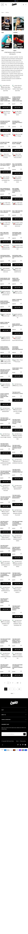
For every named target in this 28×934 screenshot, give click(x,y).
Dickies (15, 73)
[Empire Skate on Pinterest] (23, 745)
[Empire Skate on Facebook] (18, 745)
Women (18, 25)
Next (12, 693)
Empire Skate (11, 741)
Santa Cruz (20, 73)
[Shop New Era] (2, 360)
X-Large (7, 75)
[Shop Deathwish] (14, 223)
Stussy (2, 75)
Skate (18, 43)
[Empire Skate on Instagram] (20, 745)
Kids (6, 43)
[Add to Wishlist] (9, 103)
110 (17, 682)
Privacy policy (23, 741)
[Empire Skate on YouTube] (25, 745)
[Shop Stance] (14, 360)
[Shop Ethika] (2, 86)
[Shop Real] (2, 155)
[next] (9, 88)
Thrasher (11, 73)
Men (6, 25)
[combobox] (16, 1)
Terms (17, 741)
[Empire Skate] (14, 5)
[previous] (1, 512)
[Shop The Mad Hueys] (14, 385)
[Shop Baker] (2, 269)
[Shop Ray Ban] (2, 112)
